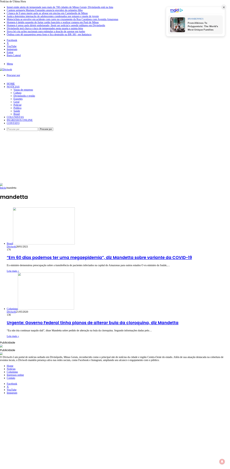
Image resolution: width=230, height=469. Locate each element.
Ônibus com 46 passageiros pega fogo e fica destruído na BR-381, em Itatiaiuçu (49, 34)
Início (3, 187)
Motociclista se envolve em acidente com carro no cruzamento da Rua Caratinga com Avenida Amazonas (62, 19)
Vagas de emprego (23, 89)
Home (11, 83)
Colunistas (15, 117)
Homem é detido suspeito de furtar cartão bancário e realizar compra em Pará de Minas (53, 22)
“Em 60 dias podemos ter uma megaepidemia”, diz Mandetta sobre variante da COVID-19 (99, 257)
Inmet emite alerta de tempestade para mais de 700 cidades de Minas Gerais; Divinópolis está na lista (60, 7)
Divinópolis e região (24, 95)
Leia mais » (13, 271)
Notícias (13, 86)
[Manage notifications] (222, 461)
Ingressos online (20, 120)
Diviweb (11, 246)
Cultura (17, 92)
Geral (16, 101)
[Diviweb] (6, 69)
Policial (17, 104)
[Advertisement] (115, 157)
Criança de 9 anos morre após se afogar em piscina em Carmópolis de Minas (47, 13)
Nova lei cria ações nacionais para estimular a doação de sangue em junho (46, 31)
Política (17, 107)
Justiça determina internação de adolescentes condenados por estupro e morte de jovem (53, 16)
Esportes (18, 98)
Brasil (16, 114)
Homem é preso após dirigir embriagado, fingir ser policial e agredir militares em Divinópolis (56, 25)
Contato (13, 123)
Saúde (16, 111)
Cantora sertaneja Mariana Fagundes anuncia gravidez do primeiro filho (45, 10)
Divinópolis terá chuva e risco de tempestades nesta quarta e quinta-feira (45, 28)
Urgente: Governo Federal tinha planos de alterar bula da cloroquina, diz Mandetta (92, 322)
